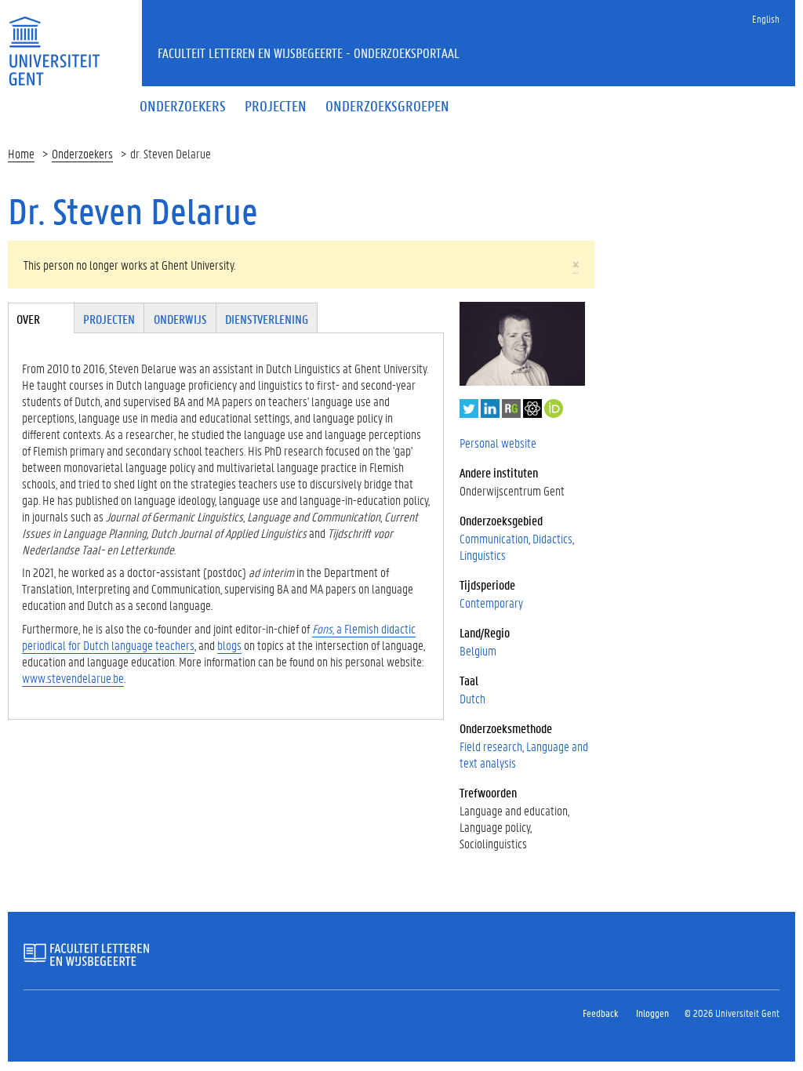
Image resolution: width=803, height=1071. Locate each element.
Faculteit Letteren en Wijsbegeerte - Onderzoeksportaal (309, 52)
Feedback (600, 1012)
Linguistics (483, 554)
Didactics (552, 538)
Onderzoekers (82, 153)
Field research (491, 746)
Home (21, 153)
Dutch (472, 698)
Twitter (469, 408)
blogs (229, 645)
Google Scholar (532, 408)
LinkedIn (490, 408)
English (765, 18)
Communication (494, 538)
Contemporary (491, 602)
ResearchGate (511, 408)
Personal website (498, 442)
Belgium (478, 650)
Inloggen (652, 1012)
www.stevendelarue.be (73, 678)
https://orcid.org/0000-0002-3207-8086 (553, 408)
